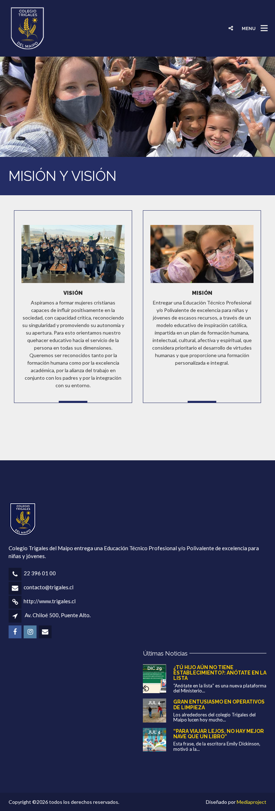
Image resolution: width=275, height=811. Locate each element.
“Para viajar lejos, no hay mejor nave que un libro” (218, 733)
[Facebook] (233, 11)
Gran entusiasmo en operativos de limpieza (219, 704)
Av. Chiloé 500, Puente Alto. (58, 615)
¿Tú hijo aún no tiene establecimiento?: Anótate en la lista (219, 672)
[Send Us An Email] (263, 11)
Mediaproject (251, 802)
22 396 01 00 (40, 573)
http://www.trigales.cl (50, 601)
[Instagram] (248, 11)
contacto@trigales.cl (48, 587)
